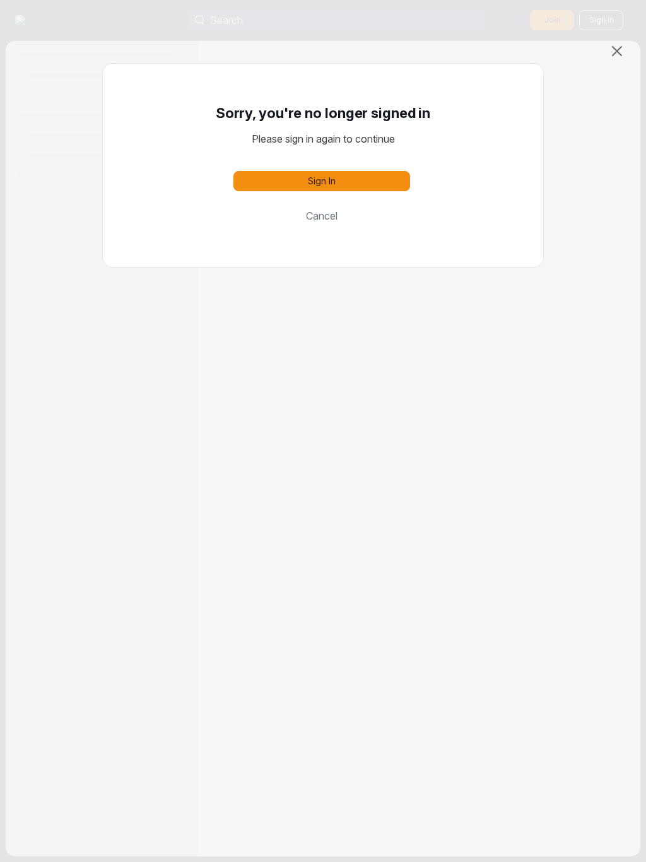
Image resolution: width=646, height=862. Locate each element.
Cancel (322, 216)
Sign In (322, 180)
